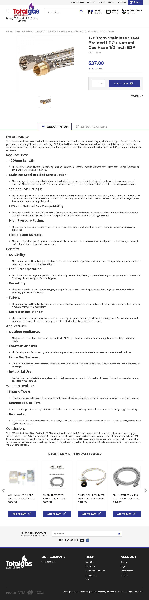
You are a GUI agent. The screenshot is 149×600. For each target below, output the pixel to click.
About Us (90, 562)
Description (57, 126)
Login (102, 2)
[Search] (82, 12)
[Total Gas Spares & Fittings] (26, 9)
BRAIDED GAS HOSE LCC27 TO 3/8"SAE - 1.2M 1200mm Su (91, 498)
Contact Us (90, 566)
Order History (127, 570)
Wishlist (124, 575)
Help (112, 2)
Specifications (94, 126)
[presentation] (3, 490)
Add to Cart (121, 83)
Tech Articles (91, 575)
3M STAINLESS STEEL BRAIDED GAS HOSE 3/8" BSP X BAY (55, 498)
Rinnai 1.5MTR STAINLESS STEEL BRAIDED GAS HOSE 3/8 (126, 498)
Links (88, 579)
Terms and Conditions (95, 570)
